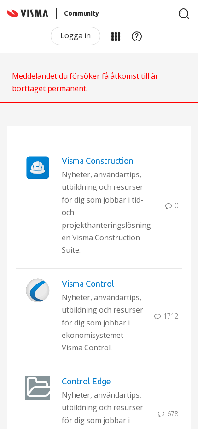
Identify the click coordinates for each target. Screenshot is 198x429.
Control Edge (86, 381)
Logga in (75, 35)
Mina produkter (115, 35)
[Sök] (184, 14)
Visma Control (88, 283)
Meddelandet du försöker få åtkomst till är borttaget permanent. (85, 82)
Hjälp (136, 35)
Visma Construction (98, 160)
